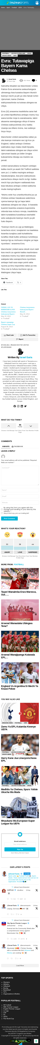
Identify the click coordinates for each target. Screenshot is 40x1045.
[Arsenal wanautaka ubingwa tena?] (20, 610)
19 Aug (28, 890)
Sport (29, 752)
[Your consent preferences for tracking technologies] (36, 1041)
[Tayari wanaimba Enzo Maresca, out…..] (20, 578)
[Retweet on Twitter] (12, 887)
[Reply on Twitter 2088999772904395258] (8, 958)
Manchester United (20, 345)
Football (19, 564)
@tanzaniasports (25, 905)
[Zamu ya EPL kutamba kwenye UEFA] (20, 713)
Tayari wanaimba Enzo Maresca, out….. (18, 593)
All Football (7, 1005)
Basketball (7, 990)
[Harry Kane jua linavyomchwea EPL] (20, 744)
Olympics (6, 982)
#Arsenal (27, 950)
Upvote (8, 426)
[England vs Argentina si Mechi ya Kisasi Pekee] (20, 672)
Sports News (6, 754)
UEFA (25, 723)
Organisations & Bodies (11, 994)
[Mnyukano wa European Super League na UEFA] (20, 807)
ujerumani (7, 347)
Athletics (6, 984)
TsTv (5, 992)
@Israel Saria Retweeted (21, 887)
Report (21, 339)
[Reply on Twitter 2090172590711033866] (8, 914)
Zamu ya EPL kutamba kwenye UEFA (18, 728)
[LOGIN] (37, 3)
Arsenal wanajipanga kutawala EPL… (18, 656)
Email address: (20, 841)
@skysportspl (11, 925)
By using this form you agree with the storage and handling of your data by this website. (20, 509)
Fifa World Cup (8, 1018)
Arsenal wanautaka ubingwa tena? (16, 624)
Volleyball (6, 986)
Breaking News (7, 723)
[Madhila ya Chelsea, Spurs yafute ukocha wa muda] (20, 776)
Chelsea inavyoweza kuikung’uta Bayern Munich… (27, 309)
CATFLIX (10, 890)
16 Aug (20, 925)
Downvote (30, 426)
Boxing (5, 988)
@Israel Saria (12, 905)
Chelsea (6, 345)
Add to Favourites (29, 335)
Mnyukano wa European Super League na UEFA (18, 822)
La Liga (6, 1011)
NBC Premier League (10, 1007)
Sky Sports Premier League (17, 923)
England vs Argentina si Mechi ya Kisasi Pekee (19, 687)
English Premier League (11, 1009)
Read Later (10, 335)
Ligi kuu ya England (18, 752)
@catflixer (20, 890)
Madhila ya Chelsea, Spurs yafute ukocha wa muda (19, 791)
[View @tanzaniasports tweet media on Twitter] (9, 893)
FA (4, 1015)
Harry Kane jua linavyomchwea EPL (18, 759)
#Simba (9, 953)
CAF (4, 1013)
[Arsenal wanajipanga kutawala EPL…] (20, 641)
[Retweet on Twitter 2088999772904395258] (12, 958)
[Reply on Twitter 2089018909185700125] (8, 939)
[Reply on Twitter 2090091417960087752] (8, 899)
